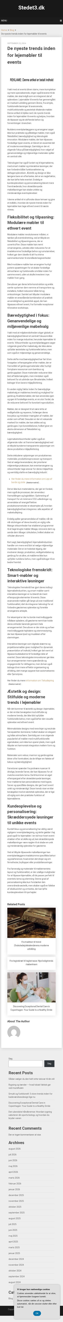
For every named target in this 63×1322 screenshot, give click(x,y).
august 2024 (15, 1282)
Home (4, 30)
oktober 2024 (15, 1270)
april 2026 (13, 1172)
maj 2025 (13, 1236)
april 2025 (13, 1241)
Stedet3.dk (31, 8)
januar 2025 (14, 1253)
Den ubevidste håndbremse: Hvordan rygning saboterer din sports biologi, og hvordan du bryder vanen (30, 1115)
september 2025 (17, 1212)
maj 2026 (13, 1166)
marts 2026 (14, 1178)
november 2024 (16, 1265)
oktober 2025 (15, 1207)
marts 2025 (14, 1247)
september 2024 (17, 1276)
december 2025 (16, 1195)
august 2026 (15, 1149)
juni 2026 (13, 1160)
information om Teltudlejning (40, 680)
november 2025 (16, 1201)
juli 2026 (13, 1154)
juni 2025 (13, 1230)
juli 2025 (13, 1224)
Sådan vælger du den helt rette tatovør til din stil (31, 1079)
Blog (12, 30)
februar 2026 (15, 1183)
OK (37, 1313)
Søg (10, 1058)
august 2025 (15, 1218)
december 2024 (16, 1259)
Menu (4, 20)
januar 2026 (14, 1189)
